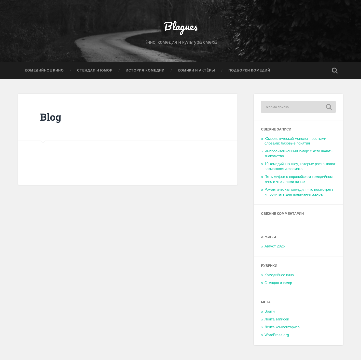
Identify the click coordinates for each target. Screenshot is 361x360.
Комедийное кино (44, 70)
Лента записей (276, 319)
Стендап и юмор (94, 70)
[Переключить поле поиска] (334, 70)
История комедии (145, 70)
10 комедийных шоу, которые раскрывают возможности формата (299, 166)
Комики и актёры (196, 70)
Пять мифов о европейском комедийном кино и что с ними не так (298, 179)
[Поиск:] (298, 107)
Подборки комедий (249, 70)
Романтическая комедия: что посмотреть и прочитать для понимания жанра (298, 192)
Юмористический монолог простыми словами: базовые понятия (295, 141)
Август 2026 (274, 246)
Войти (269, 311)
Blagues (180, 26)
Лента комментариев (282, 327)
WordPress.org (276, 335)
